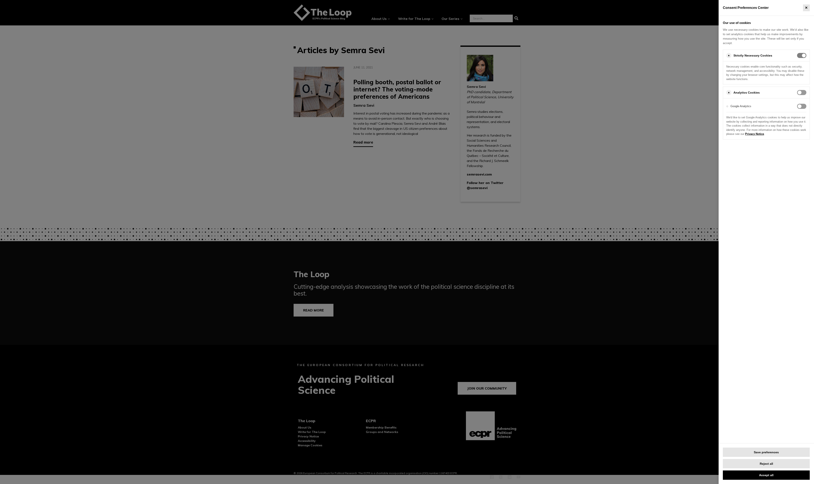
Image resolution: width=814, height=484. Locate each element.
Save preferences (766, 452)
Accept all (766, 475)
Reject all (766, 463)
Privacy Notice (754, 134)
